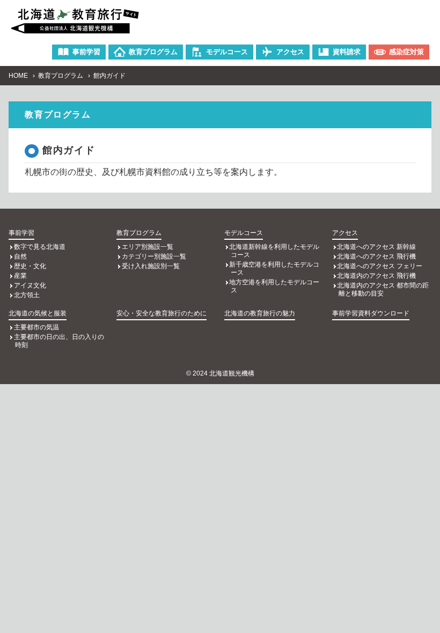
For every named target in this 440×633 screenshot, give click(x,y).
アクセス (345, 233)
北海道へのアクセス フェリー (379, 266)
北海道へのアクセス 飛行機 (376, 256)
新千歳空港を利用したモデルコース (274, 268)
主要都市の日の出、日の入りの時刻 (59, 341)
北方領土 (27, 295)
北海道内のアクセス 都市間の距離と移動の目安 (383, 289)
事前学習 (21, 233)
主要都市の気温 (36, 327)
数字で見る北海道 (39, 247)
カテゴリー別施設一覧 (154, 256)
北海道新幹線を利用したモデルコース (274, 251)
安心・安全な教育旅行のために (161, 313)
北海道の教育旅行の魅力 (259, 313)
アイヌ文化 (30, 285)
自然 (20, 256)
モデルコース (243, 233)
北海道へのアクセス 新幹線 (376, 247)
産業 (20, 275)
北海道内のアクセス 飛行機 (376, 275)
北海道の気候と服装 (38, 313)
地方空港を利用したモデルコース (274, 286)
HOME (18, 75)
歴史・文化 (30, 266)
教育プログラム (60, 75)
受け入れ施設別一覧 (151, 266)
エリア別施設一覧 (147, 247)
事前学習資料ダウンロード (370, 313)
